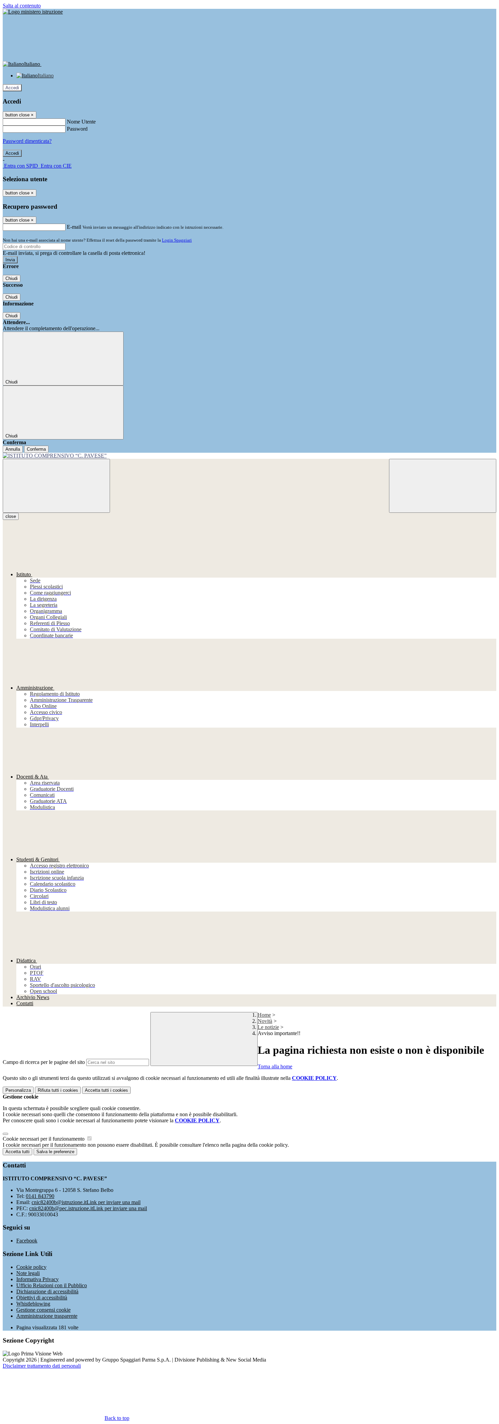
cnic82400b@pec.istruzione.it (88, 1208)
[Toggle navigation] (56, 486)
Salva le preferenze (55, 1151)
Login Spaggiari (177, 240)
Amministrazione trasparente (46, 1316)
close (10, 516)
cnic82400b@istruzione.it (86, 1202)
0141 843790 (40, 1196)
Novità (265, 1021)
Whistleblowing (33, 1304)
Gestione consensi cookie (43, 1310)
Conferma (36, 449)
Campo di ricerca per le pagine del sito (44, 1062)
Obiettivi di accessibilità (41, 1297)
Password (77, 129)
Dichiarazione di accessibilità (47, 1291)
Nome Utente (81, 122)
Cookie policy (31, 1267)
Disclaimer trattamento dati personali (42, 1366)
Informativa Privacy (37, 1279)
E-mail (74, 227)
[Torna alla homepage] (249, 456)
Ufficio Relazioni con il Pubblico (51, 1285)
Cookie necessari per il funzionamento (44, 1139)
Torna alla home (275, 1066)
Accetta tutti (106, 1090)
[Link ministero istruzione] (33, 12)
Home (264, 1015)
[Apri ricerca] (442, 486)
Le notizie (268, 1027)
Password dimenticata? (27, 141)
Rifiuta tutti (58, 1090)
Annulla (12, 449)
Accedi (12, 87)
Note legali (28, 1273)
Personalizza (18, 1090)
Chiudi (11, 278)
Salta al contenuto (22, 5)
